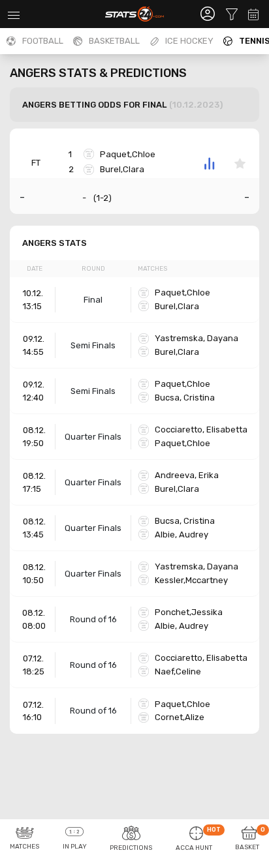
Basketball (114, 41)
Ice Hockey (189, 41)
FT (35, 163)
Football (42, 41)
